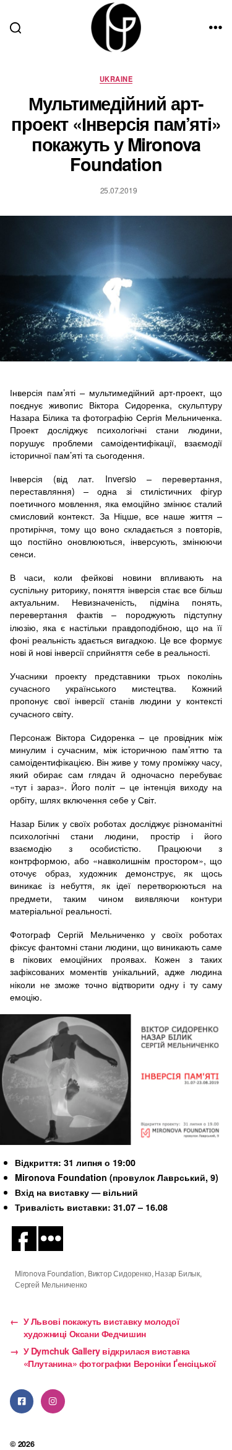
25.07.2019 (118, 190)
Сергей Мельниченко (51, 1284)
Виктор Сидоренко (120, 1273)
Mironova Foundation (49, 1273)
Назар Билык (177, 1273)
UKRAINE (116, 79)
